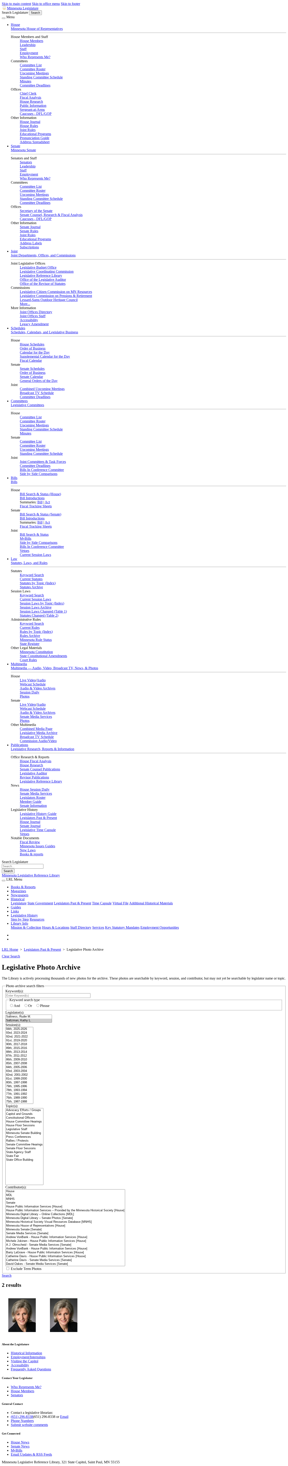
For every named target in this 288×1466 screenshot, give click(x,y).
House (15, 25)
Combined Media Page (36, 729)
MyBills (25, 538)
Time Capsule (102, 903)
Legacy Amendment (34, 324)
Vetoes (24, 551)
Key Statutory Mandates (122, 927)
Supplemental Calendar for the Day (45, 356)
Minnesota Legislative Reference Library (31, 875)
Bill (40, 502)
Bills (14, 478)
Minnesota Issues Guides (37, 846)
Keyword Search (32, 575)
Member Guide (30, 801)
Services (98, 927)
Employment (29, 53)
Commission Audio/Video (38, 741)
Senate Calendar (31, 377)
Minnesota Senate (23, 150)
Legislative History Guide (38, 814)
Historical (18, 899)
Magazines (18, 891)
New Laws (28, 850)
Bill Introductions (32, 498)
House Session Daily (35, 789)
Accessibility (29, 320)
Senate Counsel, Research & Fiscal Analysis (51, 215)
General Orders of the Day (39, 381)
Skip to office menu (46, 4)
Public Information (33, 105)
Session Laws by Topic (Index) (42, 603)
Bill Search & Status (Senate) (40, 514)
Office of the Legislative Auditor (43, 279)
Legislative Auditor (33, 773)
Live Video (28, 680)
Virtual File (120, 903)
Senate (15, 146)
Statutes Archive (31, 587)
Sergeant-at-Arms (32, 110)
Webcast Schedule (33, 684)
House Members (31, 41)
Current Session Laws (35, 555)
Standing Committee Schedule (41, 77)
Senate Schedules (32, 368)
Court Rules (28, 660)
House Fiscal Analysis (35, 761)
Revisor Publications (34, 777)
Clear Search (11, 956)
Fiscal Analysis (30, 97)
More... (25, 304)
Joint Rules (28, 130)
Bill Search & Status (34, 534)
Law (14, 559)
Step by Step (20, 919)
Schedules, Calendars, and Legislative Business (44, 332)
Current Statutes (31, 579)
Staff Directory (80, 927)
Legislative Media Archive (38, 733)
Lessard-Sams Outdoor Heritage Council (49, 300)
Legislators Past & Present (38, 818)
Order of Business (32, 348)
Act (47, 502)
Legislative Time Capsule (38, 830)
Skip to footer (70, 4)
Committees (19, 401)
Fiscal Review (30, 842)
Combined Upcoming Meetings (42, 389)
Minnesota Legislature (22, 8)
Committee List (31, 65)
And (17, 1006)
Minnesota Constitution (36, 652)
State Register (29, 644)
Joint (14, 251)
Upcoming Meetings (34, 73)
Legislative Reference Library (41, 275)
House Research (31, 101)
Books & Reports (23, 887)
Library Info (19, 923)
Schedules (18, 328)
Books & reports (31, 854)
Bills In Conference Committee (42, 470)
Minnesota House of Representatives (37, 29)
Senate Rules (29, 231)
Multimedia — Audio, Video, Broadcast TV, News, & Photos (54, 668)
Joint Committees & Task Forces (43, 462)
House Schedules (32, 344)
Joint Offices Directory (36, 312)
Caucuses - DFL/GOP (36, 114)
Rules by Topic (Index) (36, 632)
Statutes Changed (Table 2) (39, 615)
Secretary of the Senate (36, 211)
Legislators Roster (32, 797)
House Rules (29, 126)
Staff (23, 49)
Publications (19, 745)
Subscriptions (29, 247)
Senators (26, 162)
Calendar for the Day (35, 352)
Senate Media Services (36, 716)
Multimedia (19, 664)
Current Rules (30, 627)
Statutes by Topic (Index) (38, 583)
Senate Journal (30, 227)
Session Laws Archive (36, 607)
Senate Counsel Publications (40, 769)
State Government (40, 903)
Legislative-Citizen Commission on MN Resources (56, 292)
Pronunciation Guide (34, 138)
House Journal (30, 122)
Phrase (45, 1006)
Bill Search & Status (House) (40, 494)
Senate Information (33, 806)
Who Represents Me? (35, 57)
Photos (24, 696)
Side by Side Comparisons (38, 474)
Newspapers (19, 895)
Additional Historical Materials (151, 903)
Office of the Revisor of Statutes (42, 284)
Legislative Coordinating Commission (47, 271)
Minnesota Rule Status (36, 640)
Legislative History (24, 915)
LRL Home (10, 949)
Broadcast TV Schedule (37, 393)
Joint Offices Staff (32, 316)
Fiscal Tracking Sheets (36, 506)
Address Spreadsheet (35, 142)
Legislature (19, 903)
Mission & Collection (26, 927)
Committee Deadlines (35, 85)
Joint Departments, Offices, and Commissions (43, 255)
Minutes (25, 81)
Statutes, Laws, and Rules (29, 563)
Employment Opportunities (159, 927)
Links (15, 911)
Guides (16, 907)
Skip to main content (16, 4)
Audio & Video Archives (37, 688)
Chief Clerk (28, 93)
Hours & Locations (55, 927)
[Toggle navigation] (3, 18)
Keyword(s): (14, 991)
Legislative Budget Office (38, 267)
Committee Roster (32, 69)
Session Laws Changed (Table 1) (43, 611)
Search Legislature (15, 12)
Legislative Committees (27, 405)
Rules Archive (30, 636)
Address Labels (31, 243)
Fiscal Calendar (31, 360)
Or (30, 1006)
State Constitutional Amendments (43, 656)
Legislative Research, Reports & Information (42, 749)
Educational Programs (35, 134)
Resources (37, 919)
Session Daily (29, 692)
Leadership (28, 45)
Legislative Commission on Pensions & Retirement (56, 296)
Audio (41, 680)
